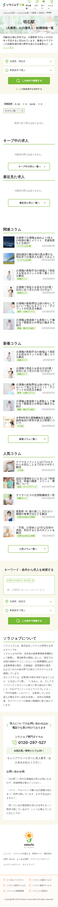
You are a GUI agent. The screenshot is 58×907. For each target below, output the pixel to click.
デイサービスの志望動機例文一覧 (35, 495)
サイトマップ (28, 864)
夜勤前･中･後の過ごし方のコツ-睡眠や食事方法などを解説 (34, 512)
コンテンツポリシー (12, 864)
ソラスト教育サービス (42, 885)
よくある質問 (22, 859)
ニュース (7, 853)
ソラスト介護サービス (42, 880)
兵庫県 (33, 13)
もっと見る (8, 47)
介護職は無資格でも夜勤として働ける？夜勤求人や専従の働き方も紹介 (35, 322)
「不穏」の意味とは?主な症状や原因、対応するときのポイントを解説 (35, 530)
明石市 (41, 13)
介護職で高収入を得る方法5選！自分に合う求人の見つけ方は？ (35, 288)
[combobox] (29, 590)
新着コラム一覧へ (28, 439)
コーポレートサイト (15, 880)
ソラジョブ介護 (23, 13)
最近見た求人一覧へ (29, 203)
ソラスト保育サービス (16, 885)
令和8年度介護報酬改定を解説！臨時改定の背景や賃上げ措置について (35, 420)
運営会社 (48, 853)
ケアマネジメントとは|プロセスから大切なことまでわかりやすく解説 (35, 464)
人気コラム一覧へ (28, 549)
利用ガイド (37, 853)
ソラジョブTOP (9, 13)
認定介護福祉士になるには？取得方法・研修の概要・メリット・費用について (35, 481)
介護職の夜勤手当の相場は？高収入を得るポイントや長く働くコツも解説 (35, 273)
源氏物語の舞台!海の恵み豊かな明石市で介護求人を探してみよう (35, 255)
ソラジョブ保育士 (40, 891)
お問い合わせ (9, 859)
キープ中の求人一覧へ (29, 166)
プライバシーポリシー (40, 859)
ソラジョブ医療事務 (15, 891)
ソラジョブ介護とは (21, 853)
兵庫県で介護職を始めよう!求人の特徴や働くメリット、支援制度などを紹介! (35, 240)
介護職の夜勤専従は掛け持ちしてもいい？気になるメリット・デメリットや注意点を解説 (35, 306)
